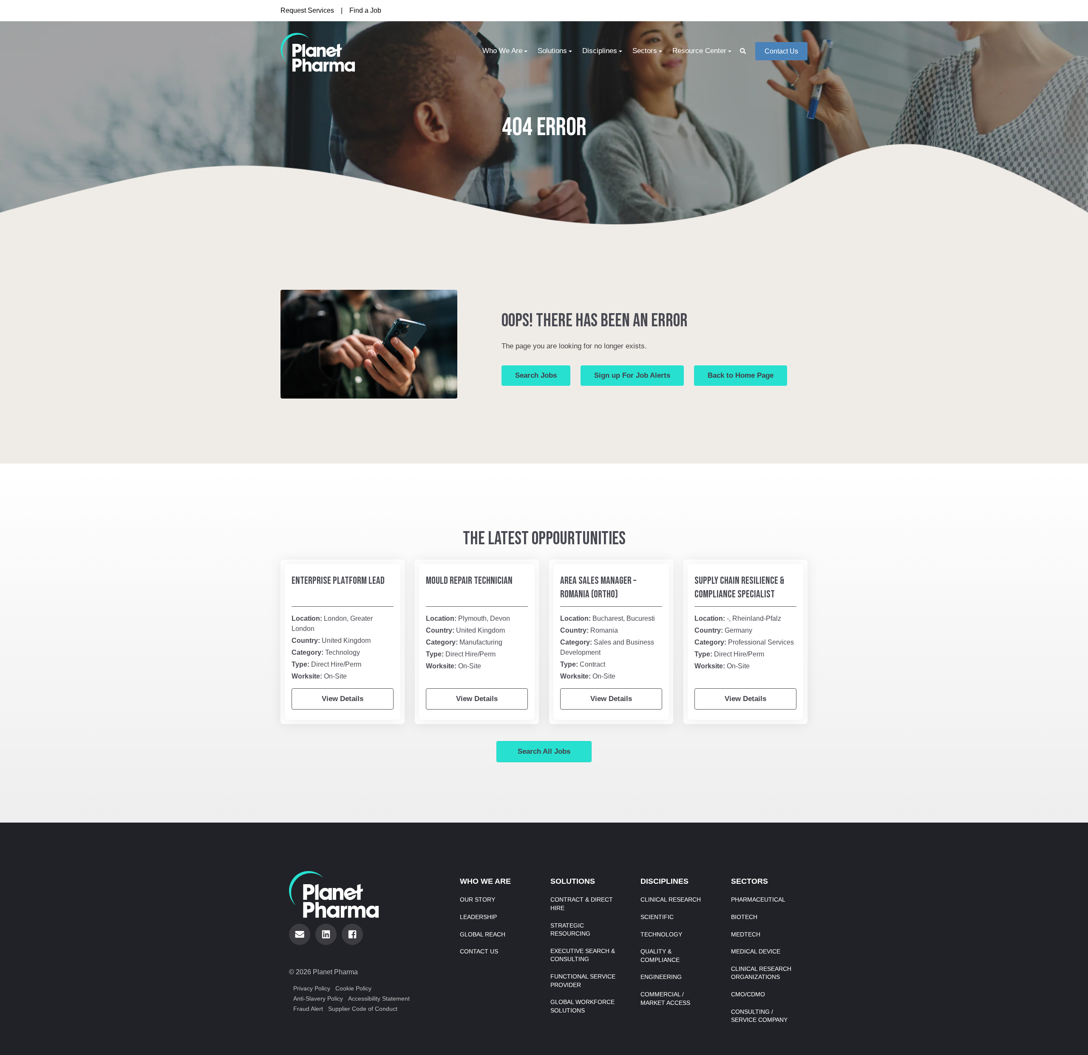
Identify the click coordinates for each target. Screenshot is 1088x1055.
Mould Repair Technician (469, 580)
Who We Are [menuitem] (502, 51)
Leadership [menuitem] (478, 917)
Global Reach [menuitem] (482, 934)
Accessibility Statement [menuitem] (379, 998)
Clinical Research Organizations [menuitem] (761, 973)
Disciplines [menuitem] (599, 51)
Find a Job (365, 10)
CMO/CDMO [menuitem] (748, 994)
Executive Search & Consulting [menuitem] (582, 955)
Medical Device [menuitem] (755, 951)
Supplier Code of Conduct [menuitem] (362, 1008)
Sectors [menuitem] (644, 51)
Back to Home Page (741, 375)
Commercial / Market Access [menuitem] (665, 998)
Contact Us (781, 51)
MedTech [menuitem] (745, 934)
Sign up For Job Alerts (632, 375)
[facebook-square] (352, 934)
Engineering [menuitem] (661, 976)
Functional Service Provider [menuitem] (582, 980)
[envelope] (299, 934)
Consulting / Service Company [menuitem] (759, 1016)
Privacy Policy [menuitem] (311, 988)
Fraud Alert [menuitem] (308, 1008)
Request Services (307, 10)
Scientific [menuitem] (657, 917)
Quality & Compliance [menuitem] (660, 955)
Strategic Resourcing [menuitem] (570, 929)
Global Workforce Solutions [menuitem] (582, 1006)
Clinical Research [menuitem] (670, 899)
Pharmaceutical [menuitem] (758, 899)
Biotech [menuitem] (744, 917)
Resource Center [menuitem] (699, 51)
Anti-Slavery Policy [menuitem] (318, 998)
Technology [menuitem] (661, 934)
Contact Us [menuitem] (479, 951)
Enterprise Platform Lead (338, 580)
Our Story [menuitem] (477, 899)
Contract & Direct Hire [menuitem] (581, 903)
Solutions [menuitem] (552, 51)
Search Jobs (536, 375)
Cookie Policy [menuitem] (353, 988)
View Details (342, 699)
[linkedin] (326, 934)
